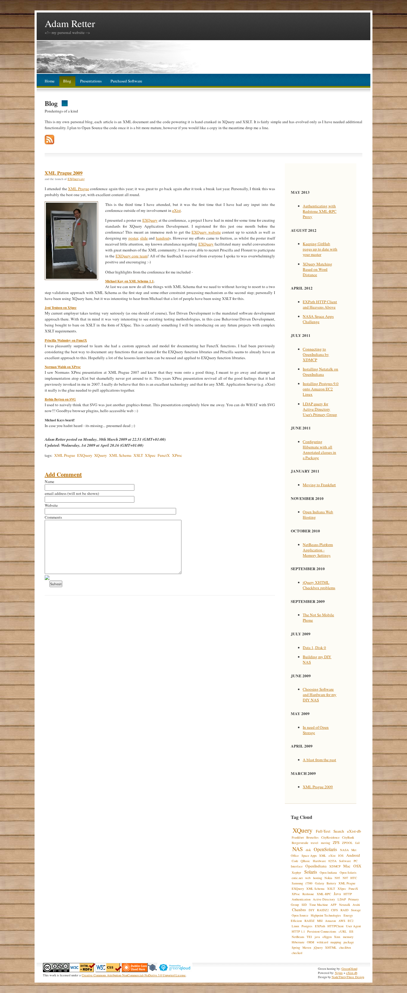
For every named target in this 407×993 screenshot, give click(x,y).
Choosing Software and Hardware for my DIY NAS (319, 695)
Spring (296, 947)
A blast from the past (319, 759)
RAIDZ (310, 921)
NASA (344, 850)
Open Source (300, 915)
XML (322, 855)
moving (325, 843)
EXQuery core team (131, 256)
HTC (353, 878)
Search (338, 831)
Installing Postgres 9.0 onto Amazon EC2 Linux (320, 389)
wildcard (322, 942)
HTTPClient (335, 926)
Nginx (339, 973)
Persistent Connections (321, 931)
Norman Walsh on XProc (63, 367)
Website (51, 505)
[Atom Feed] (49, 143)
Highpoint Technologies (326, 915)
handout (162, 238)
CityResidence (330, 837)
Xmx (337, 937)
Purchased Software (126, 81)
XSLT (138, 455)
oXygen (327, 937)
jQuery (318, 947)
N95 (337, 878)
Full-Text (323, 831)
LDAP (342, 899)
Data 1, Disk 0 (314, 647)
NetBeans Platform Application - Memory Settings (318, 550)
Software (345, 861)
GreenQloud (349, 969)
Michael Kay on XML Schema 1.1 (129, 281)
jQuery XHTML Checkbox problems (319, 585)
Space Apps (309, 855)
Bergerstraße (300, 843)
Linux (295, 926)
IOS (341, 855)
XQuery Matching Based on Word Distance (317, 269)
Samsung (297, 883)
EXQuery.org (76, 179)
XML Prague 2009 (64, 172)
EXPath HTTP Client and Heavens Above (320, 304)
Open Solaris (348, 872)
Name (49, 481)
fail (357, 843)
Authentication (301, 899)
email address (55, 493)
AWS (341, 921)
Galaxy (319, 883)
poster (133, 238)
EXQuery (150, 220)
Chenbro (299, 909)
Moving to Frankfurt (319, 484)
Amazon (330, 921)
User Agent (353, 926)
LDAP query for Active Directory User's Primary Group (320, 409)
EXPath (320, 926)
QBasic (305, 861)
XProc (177, 455)
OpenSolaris (325, 849)
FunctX (164, 455)
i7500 (308, 883)
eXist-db (354, 831)
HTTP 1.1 (298, 931)
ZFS (336, 842)
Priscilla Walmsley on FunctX (66, 340)
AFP (333, 905)
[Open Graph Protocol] (152, 971)
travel (314, 843)
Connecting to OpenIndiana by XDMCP (316, 354)
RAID (345, 910)
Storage (356, 910)
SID (304, 905)
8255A (332, 861)
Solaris (310, 872)
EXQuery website (206, 232)
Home (50, 81)
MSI (320, 921)
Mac (346, 866)
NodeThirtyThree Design (348, 977)
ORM (310, 942)
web (307, 878)
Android (353, 855)
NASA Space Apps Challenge (318, 319)
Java (337, 893)
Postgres (307, 926)
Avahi (356, 905)
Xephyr (296, 872)
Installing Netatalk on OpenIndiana (320, 371)
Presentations (91, 81)
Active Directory (324, 899)
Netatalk (344, 905)
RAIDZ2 (323, 910)
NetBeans (298, 937)
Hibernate (298, 942)
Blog (67, 81)
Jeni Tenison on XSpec (61, 307)
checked (297, 953)
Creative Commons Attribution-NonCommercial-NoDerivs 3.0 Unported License (134, 975)
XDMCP (335, 866)
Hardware (319, 861)
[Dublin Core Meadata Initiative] (135, 971)
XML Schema (120, 455)
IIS (351, 931)
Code (295, 861)
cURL (343, 931)
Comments (53, 517)
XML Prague (78, 188)
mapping (335, 942)
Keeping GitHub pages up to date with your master (320, 249)
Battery (331, 883)
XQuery (100, 455)
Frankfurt (298, 837)
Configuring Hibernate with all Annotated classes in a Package (319, 449)
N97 (345, 878)
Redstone (308, 894)
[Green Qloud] (174, 971)
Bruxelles (312, 837)
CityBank (348, 837)
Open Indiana (328, 872)
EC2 (350, 921)
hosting (317, 878)
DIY (312, 910)
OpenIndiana (316, 866)
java (317, 937)
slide (144, 238)
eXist (176, 210)
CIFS (334, 910)
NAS (297, 849)
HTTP (348, 894)
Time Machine (318, 905)
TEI (309, 937)
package (349, 942)
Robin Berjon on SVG (60, 399)
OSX (357, 866)
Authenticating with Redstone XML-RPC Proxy (319, 211)
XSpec (150, 455)
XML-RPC (324, 894)
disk (308, 850)
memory (348, 937)
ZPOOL (347, 843)
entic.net (297, 878)
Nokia (328, 878)
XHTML (331, 947)
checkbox (345, 947)
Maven (306, 947)
